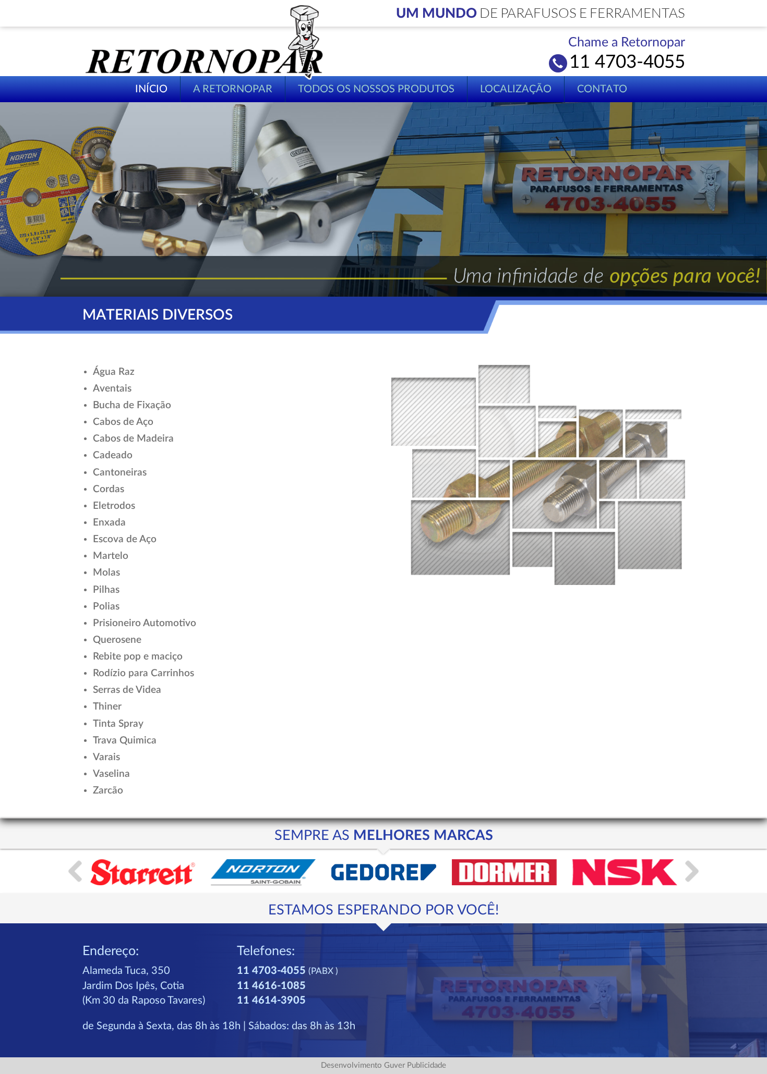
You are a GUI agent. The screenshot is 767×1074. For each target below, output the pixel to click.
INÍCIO (151, 89)
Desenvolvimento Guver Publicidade (383, 1065)
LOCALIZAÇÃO (516, 89)
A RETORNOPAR (232, 89)
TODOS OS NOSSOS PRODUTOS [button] (376, 89)
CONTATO (602, 89)
